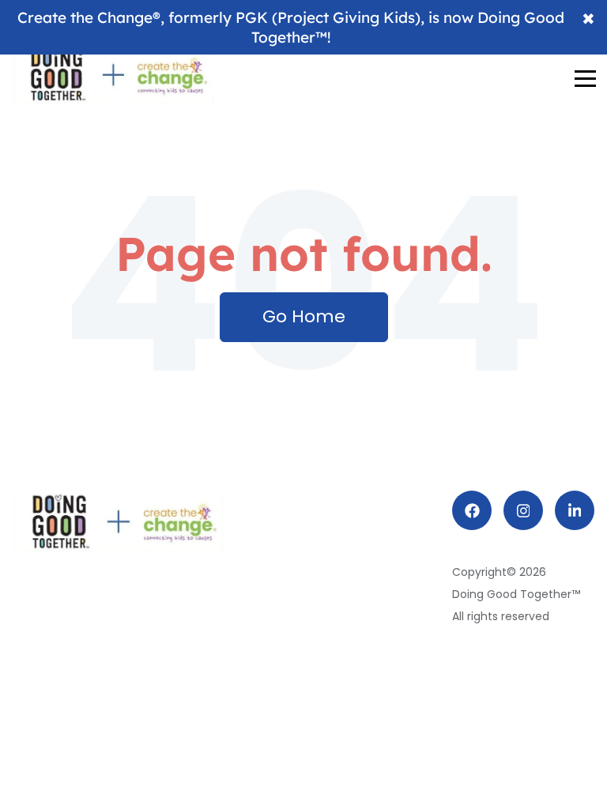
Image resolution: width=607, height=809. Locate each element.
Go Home (303, 316)
